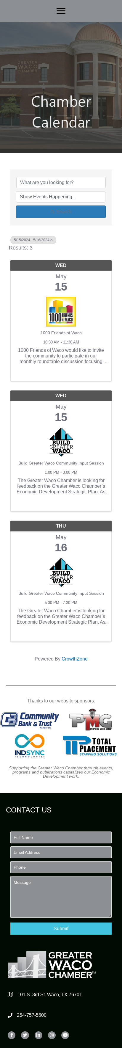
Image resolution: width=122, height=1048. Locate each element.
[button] (61, 929)
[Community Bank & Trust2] (30, 719)
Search (63, 211)
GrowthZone (75, 658)
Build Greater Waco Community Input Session (61, 463)
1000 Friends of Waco (61, 332)
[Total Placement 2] (92, 746)
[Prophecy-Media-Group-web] (92, 719)
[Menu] (61, 11)
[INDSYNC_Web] (30, 746)
